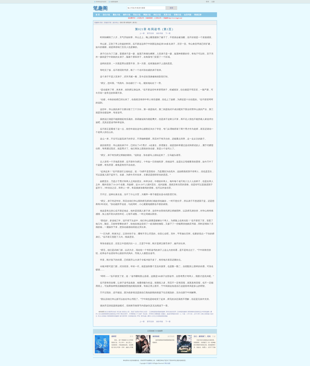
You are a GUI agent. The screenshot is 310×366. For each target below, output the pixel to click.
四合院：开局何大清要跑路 (151, 314)
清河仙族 (144, 316)
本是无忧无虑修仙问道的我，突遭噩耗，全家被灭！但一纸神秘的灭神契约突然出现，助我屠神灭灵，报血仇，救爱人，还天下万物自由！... (204, 345)
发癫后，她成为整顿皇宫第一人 (171, 314)
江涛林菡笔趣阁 (182, 312)
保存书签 (159, 33)
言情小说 (177, 15)
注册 (213, 2)
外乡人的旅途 (102, 316)
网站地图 (167, 363)
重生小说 (116, 15)
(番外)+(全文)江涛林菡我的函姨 (157, 316)
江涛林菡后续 (132, 316)
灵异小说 (167, 15)
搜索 (171, 8)
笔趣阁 (96, 22)
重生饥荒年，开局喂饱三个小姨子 (131, 314)
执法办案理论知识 (110, 312)
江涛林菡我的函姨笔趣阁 (157, 312)
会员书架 (187, 15)
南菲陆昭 (156, 336)
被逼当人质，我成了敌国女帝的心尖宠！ (135, 312)
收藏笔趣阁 (114, 2)
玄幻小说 (106, 15)
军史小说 (136, 15)
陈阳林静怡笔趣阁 (113, 316)
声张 (138, 316)
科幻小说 (157, 15)
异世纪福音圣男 (171, 312)
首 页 (98, 15)
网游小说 (147, 15)
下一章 (167, 33)
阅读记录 (198, 15)
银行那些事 (123, 316)
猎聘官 (113, 336)
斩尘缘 (119, 312)
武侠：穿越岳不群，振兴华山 (109, 22)
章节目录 (150, 33)
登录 (207, 2)
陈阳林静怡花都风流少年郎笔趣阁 (198, 312)
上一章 (142, 33)
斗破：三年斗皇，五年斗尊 (191, 314)
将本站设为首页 (101, 2)
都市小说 (126, 15)
